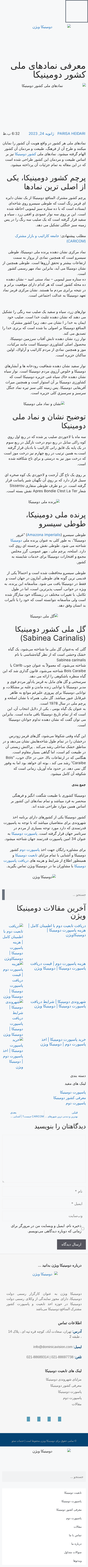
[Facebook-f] (49, 1419)
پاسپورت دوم (30, 849)
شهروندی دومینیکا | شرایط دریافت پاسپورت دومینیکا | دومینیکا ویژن (58, 1003)
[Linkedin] (59, 1419)
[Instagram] (28, 1419)
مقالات (78, 1526)
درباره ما (76, 1543)
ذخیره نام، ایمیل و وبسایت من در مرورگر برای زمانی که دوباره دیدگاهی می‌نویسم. (46, 1228)
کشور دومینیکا (25, 154)
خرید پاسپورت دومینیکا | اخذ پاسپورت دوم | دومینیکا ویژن (63, 1041)
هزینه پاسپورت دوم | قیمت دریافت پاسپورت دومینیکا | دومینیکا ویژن (58, 965)
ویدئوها (77, 1560)
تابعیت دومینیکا (26, 855)
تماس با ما (75, 1535)
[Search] (3, 894)
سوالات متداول (73, 1552)
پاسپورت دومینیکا (24, 833)
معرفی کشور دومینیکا (69, 1509)
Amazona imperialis (44, 535)
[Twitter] (39, 1419)
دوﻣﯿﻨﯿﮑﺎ (16, 540)
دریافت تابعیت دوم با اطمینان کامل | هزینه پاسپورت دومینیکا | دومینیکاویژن (57, 930)
